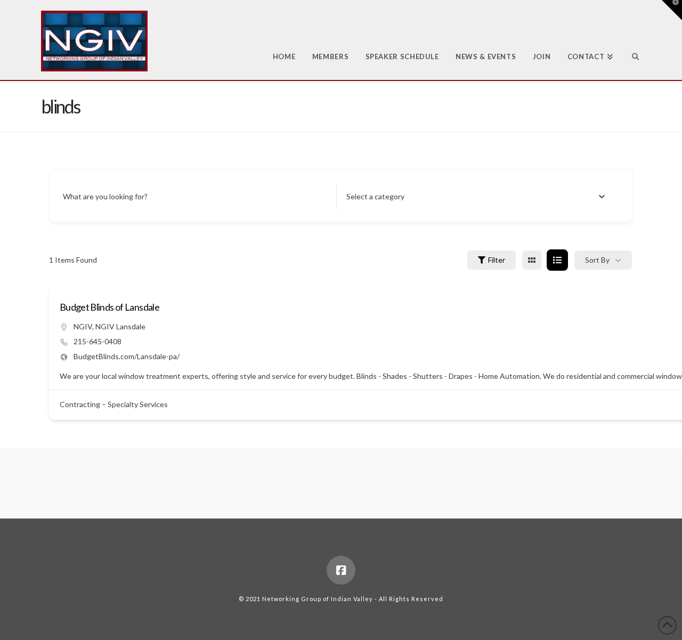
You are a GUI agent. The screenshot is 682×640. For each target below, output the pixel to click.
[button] (672, 10)
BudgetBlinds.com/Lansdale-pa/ (127, 356)
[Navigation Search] (631, 40)
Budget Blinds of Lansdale (109, 307)
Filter (496, 259)
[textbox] (375, 197)
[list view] (557, 260)
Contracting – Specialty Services (114, 404)
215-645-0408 (97, 341)
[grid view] (531, 260)
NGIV (83, 326)
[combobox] (475, 196)
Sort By (597, 259)
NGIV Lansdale (120, 326)
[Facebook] (341, 570)
